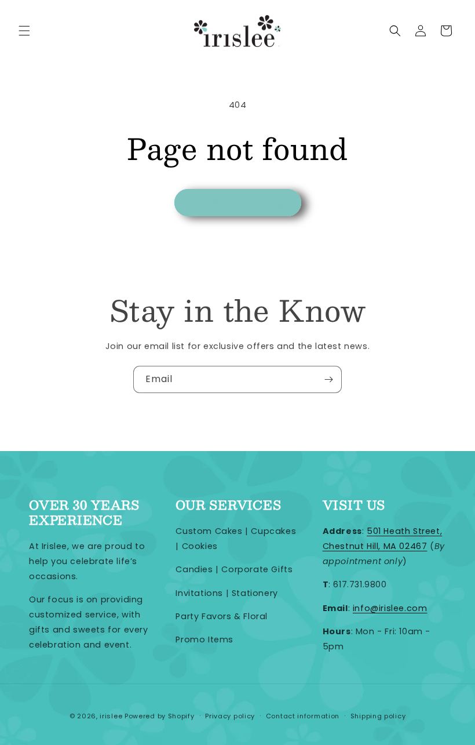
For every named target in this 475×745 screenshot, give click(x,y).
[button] (24, 30)
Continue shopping (238, 203)
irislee (111, 716)
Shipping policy (378, 716)
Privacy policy (230, 716)
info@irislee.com (390, 608)
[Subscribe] (328, 379)
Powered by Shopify (160, 716)
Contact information (302, 716)
